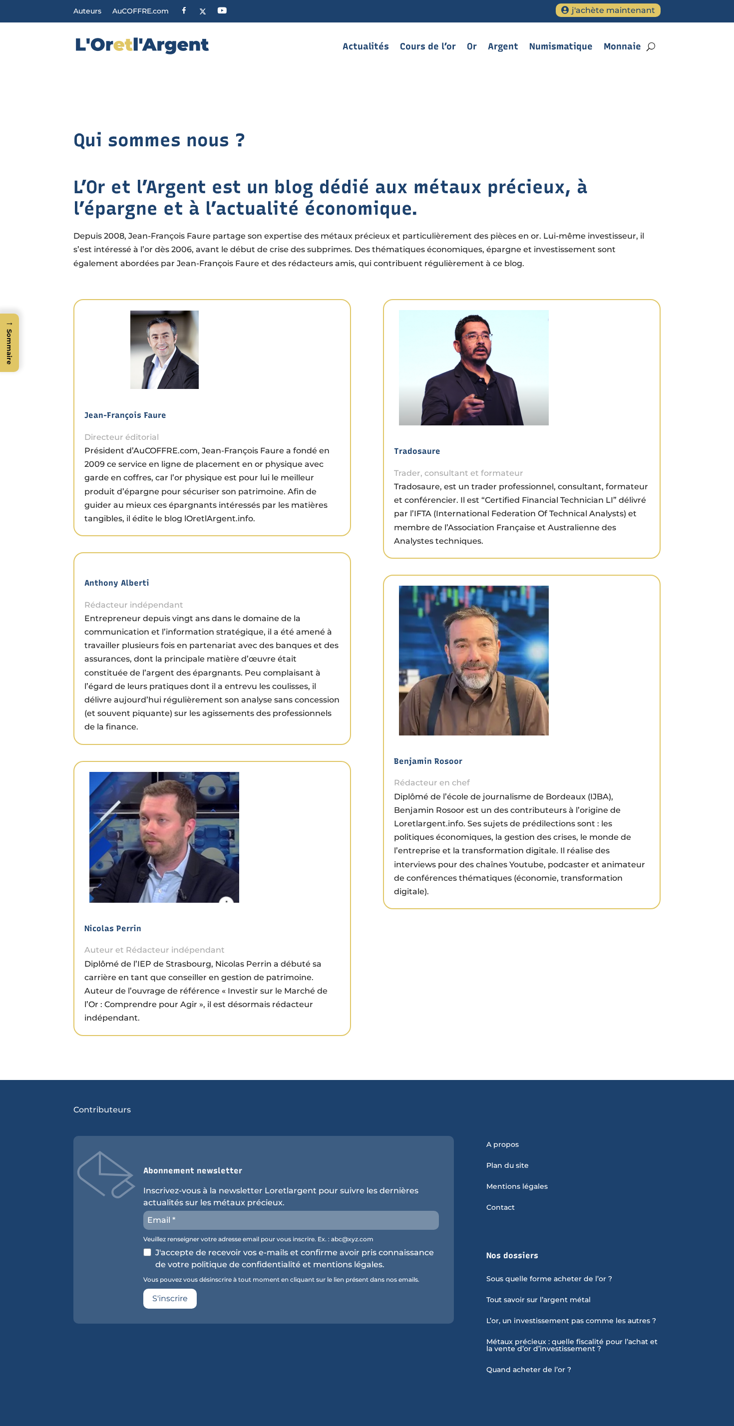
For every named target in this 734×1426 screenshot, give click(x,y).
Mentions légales (517, 1187)
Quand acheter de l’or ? (528, 1370)
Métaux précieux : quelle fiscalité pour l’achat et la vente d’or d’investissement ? (572, 1345)
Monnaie (622, 46)
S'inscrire (170, 1298)
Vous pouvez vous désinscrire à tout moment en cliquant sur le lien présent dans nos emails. (281, 1279)
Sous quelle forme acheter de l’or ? (549, 1279)
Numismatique (561, 46)
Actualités (366, 46)
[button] (9, 342)
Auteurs (87, 11)
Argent (503, 46)
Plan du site (507, 1166)
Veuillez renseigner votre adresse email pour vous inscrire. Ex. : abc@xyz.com (258, 1239)
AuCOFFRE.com (140, 11)
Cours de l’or (428, 46)
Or (472, 46)
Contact (500, 1208)
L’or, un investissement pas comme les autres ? (571, 1321)
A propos (502, 1145)
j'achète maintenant (613, 10)
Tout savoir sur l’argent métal (538, 1300)
